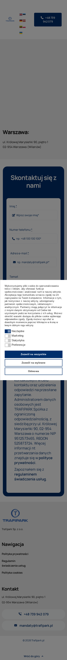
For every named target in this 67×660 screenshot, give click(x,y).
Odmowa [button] (33, 371)
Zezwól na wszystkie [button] (33, 354)
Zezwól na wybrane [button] (34, 362)
